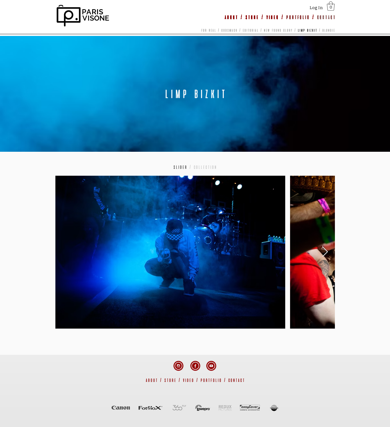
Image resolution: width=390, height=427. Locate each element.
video (272, 17)
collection (205, 167)
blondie (328, 30)
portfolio (297, 17)
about (231, 17)
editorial (250, 30)
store (252, 17)
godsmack (229, 30)
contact (236, 380)
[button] (331, 6)
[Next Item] (325, 252)
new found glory (278, 30)
